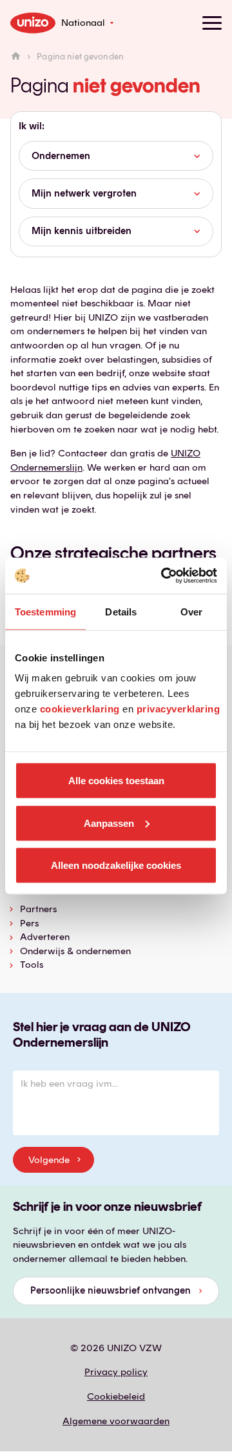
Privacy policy (116, 1372)
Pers (29, 923)
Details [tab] (121, 611)
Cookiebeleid (116, 1396)
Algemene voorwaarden (116, 1421)
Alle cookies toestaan (116, 780)
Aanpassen (109, 822)
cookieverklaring (80, 708)
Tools (31, 964)
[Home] (15, 56)
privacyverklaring (178, 708)
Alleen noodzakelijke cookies (116, 865)
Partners (38, 909)
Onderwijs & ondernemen (75, 951)
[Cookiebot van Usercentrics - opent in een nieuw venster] (163, 576)
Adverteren (45, 937)
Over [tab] (191, 611)
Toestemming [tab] (45, 611)
